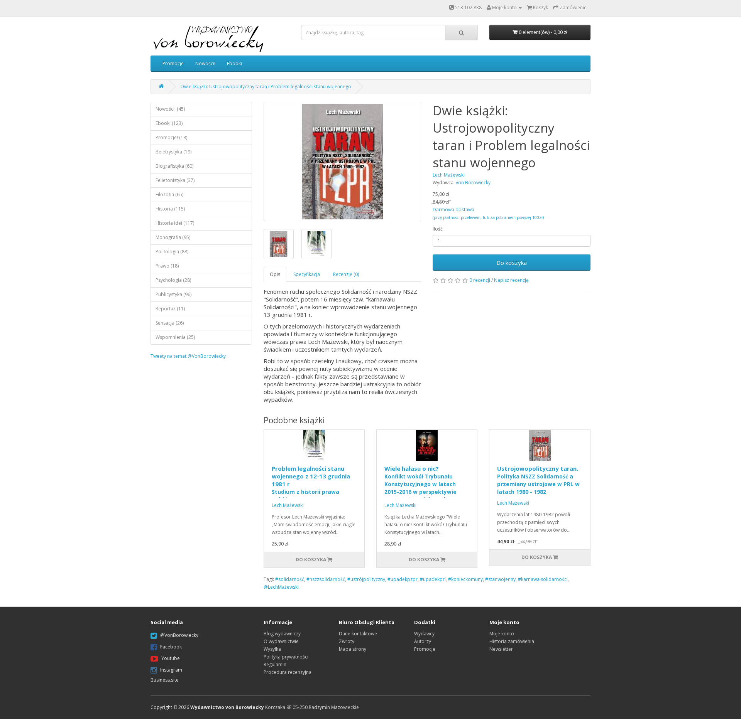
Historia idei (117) (175, 223)
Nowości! (205, 63)
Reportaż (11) (170, 308)
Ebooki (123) (169, 123)
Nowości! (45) (170, 109)
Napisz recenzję (511, 280)
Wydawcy (424, 633)
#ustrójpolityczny (366, 579)
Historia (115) (170, 208)
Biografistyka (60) (174, 166)
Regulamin (275, 664)
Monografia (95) (173, 237)
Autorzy (422, 641)
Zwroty (346, 641)
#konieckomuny (465, 579)
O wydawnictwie (281, 641)
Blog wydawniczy (282, 633)
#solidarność (289, 579)
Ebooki (234, 63)
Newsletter (501, 649)
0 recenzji (479, 280)
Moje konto (501, 633)
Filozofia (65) (169, 194)
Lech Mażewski (288, 505)
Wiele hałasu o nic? (420, 484)
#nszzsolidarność (325, 579)
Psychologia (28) (173, 280)
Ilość (438, 229)
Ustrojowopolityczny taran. (538, 480)
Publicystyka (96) (173, 294)
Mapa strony (352, 649)
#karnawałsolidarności (543, 579)
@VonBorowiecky (179, 635)
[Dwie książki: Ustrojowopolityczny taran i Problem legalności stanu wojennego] (342, 161)
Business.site (165, 680)
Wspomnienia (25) (175, 337)
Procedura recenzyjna (287, 672)
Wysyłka (272, 649)
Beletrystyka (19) (173, 151)
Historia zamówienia (511, 641)
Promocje (173, 63)
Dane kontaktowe (358, 633)
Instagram (171, 670)
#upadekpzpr (402, 579)
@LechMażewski (281, 587)
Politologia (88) (172, 251)
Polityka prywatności (286, 656)
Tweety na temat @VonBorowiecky (188, 356)
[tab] (275, 274)
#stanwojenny (500, 579)
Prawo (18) (167, 266)
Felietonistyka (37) (175, 180)
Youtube (170, 658)
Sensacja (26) (170, 323)
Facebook (171, 646)
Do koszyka (511, 262)
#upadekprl (433, 579)
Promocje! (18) (171, 137)
